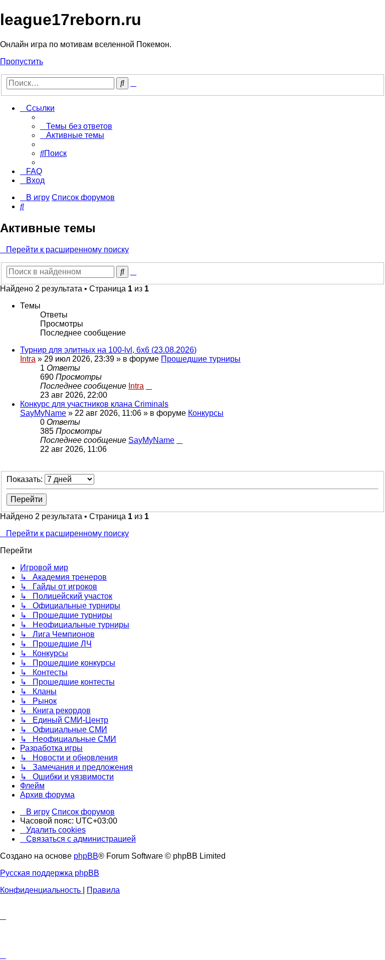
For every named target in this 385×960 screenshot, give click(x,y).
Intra (28, 359)
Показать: (26, 479)
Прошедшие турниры (201, 359)
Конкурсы (206, 413)
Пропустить (21, 61)
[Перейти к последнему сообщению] (149, 386)
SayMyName (43, 413)
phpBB (86, 856)
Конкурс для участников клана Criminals (94, 404)
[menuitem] (76, 126)
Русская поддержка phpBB (49, 873)
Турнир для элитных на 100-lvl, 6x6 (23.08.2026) (108, 350)
